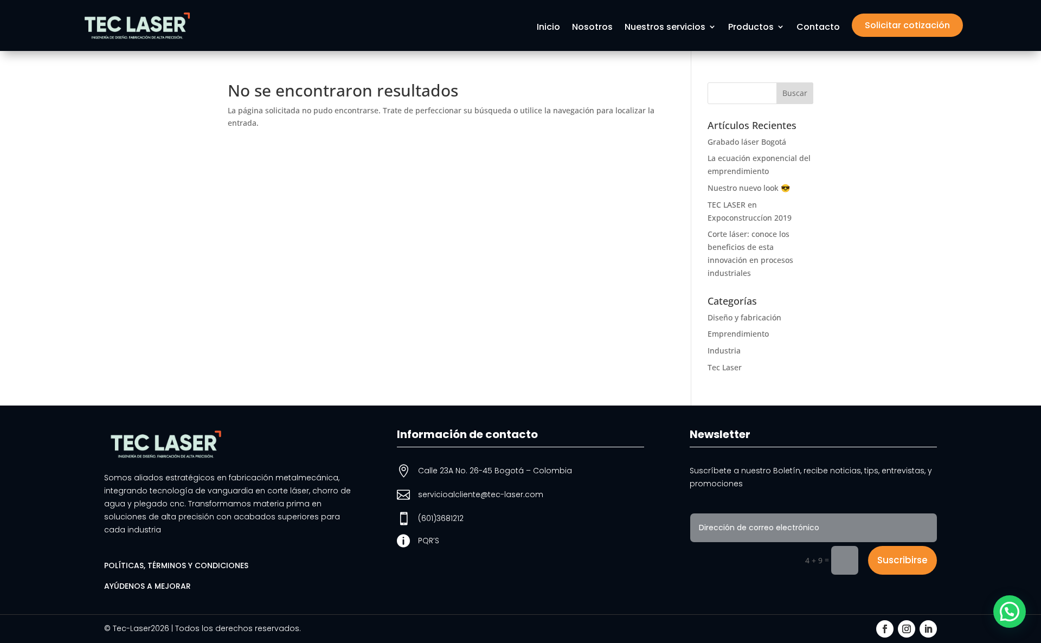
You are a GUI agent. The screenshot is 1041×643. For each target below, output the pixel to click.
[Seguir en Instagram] (906, 629)
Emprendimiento (738, 334)
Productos (751, 27)
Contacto (818, 27)
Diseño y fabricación (744, 317)
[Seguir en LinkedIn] (928, 629)
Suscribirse (902, 560)
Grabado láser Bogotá (747, 142)
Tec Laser (725, 367)
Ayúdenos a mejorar (147, 586)
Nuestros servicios (665, 27)
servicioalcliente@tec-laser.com (480, 494)
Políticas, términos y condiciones (176, 565)
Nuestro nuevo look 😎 (749, 188)
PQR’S (428, 540)
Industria (724, 350)
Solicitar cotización (907, 25)
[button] (1009, 611)
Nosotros (592, 27)
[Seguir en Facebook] (885, 629)
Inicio (548, 27)
